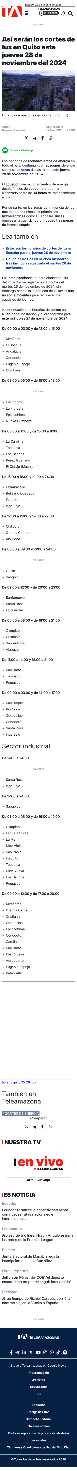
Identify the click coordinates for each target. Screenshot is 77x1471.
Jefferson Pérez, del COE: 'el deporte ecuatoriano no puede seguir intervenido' (36, 1279)
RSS (38, 1394)
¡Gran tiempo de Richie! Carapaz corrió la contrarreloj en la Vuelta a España (36, 1300)
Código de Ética (38, 1412)
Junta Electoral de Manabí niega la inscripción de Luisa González (30, 1258)
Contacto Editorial (39, 1419)
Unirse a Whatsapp (21, 150)
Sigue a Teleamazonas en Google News (38, 1365)
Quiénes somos (39, 1426)
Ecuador (14, 282)
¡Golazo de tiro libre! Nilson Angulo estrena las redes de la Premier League (37, 1237)
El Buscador (38, 1387)
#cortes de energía (21, 1113)
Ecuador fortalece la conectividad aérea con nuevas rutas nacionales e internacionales (35, 1214)
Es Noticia (20, 1194)
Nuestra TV (22, 1142)
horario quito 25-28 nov (19, 1082)
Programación (38, 1372)
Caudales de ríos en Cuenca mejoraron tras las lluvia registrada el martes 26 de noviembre (38, 263)
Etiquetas (38, 1405)
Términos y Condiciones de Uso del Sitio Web (38, 1447)
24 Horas (38, 1380)
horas (25, 170)
